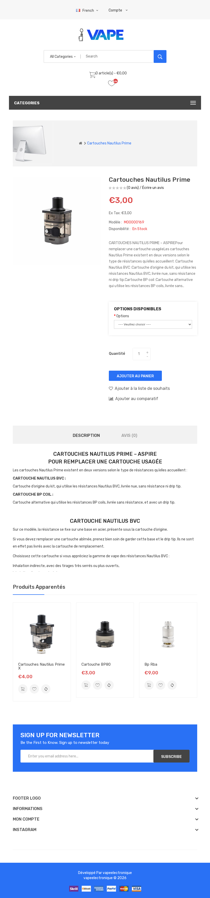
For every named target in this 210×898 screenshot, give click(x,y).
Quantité (117, 353)
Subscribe (171, 757)
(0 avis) (133, 188)
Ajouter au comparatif (136, 398)
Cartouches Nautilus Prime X (41, 666)
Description (86, 435)
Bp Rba (150, 664)
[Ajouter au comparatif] (45, 689)
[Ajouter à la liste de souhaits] (34, 689)
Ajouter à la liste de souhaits (142, 388)
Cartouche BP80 (96, 664)
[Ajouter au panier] (22, 689)
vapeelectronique (117, 873)
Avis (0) (129, 435)
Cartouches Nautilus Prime (109, 143)
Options (122, 316)
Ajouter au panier (135, 376)
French (88, 10)
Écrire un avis (153, 188)
